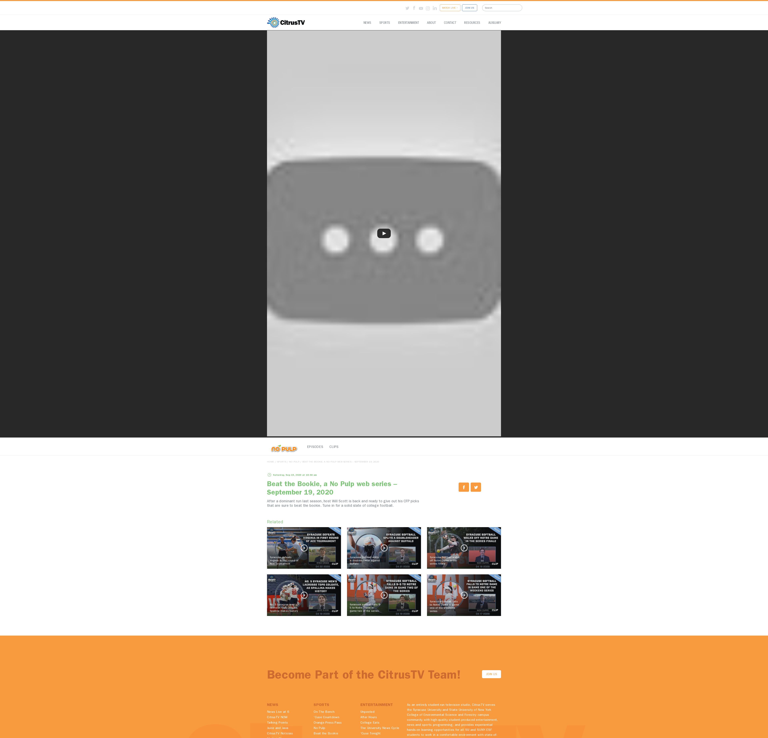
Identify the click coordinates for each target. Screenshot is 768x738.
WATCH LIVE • (450, 8)
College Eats (370, 723)
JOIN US (469, 8)
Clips (334, 447)
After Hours (368, 717)
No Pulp (294, 462)
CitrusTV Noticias (280, 733)
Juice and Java (277, 728)
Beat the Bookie (326, 733)
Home (270, 462)
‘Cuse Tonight (370, 733)
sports (281, 462)
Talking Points (277, 723)
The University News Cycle (379, 728)
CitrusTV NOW (277, 717)
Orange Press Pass (328, 723)
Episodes (314, 447)
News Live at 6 (278, 712)
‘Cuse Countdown (326, 717)
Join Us (491, 674)
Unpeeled (367, 712)
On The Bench (324, 712)
